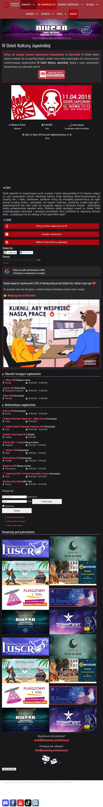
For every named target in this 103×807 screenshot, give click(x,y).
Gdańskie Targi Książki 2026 (15, 434)
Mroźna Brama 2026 (11, 458)
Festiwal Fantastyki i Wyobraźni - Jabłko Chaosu (24, 418)
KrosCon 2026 (9, 411)
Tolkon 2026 (8, 395)
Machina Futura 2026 (12, 481)
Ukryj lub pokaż (9, 769)
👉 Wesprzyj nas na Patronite (19, 295)
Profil (60, 14)
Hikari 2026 (11, 380)
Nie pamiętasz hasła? (15, 517)
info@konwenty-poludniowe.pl (51, 750)
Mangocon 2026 (9, 465)
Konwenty (26, 4)
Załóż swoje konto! (14, 525)
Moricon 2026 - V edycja (13, 442)
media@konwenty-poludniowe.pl (51, 740)
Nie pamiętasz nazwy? (16, 521)
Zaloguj (17, 511)
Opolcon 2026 (12, 450)
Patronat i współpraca (68, 4)
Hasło (29, 501)
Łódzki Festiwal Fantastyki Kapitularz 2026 (25, 426)
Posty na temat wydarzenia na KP (51, 226)
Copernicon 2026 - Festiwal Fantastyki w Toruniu (27, 473)
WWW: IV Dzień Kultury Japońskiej (51, 242)
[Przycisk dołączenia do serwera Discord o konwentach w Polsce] (51, 74)
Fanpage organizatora (51, 234)
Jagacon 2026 (8, 388)
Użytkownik (32, 497)
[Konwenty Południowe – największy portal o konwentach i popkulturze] (12, 4)
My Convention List (47, 4)
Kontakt (73, 14)
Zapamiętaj (9, 506)
